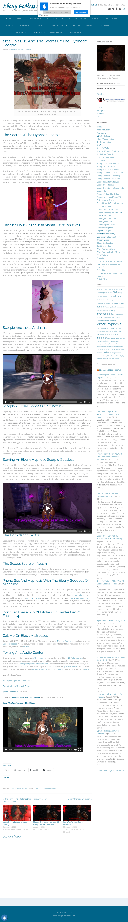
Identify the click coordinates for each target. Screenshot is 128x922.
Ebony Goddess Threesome (108, 179)
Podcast (96, 18)
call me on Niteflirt (39, 669)
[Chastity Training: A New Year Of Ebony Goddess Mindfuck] (47, 813)
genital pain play (116, 331)
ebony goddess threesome (113, 307)
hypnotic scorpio (50, 788)
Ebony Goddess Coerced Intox (110, 172)
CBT (99, 145)
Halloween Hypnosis (105, 227)
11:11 (12, 788)
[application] (47, 379)
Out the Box (68, 912)
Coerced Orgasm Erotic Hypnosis (110, 151)
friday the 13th (113, 328)
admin (29, 49)
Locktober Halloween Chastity (109, 237)
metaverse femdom (107, 346)
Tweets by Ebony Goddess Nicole (110, 770)
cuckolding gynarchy (108, 296)
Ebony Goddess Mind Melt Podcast (17, 686)
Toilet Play (101, 270)
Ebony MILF (102, 191)
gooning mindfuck (33, 598)
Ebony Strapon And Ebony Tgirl (109, 197)
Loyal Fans (103, 25)
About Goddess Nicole (29, 18)
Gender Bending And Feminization (111, 212)
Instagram (101, 110)
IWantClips (40, 25)
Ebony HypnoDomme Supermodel (110, 188)
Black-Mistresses (10, 644)
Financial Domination (105, 206)
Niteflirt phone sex (75, 658)
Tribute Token (102, 279)
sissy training (79, 595)
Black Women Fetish (105, 139)
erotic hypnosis (109, 324)
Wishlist (10, 25)
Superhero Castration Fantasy (109, 261)
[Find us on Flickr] (120, 8)
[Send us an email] (109, 8)
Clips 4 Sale (39, 32)
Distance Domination (105, 157)
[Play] (6, 402)
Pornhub (24, 25)
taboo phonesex (111, 356)
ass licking (117, 289)
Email (99, 116)
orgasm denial (117, 346)
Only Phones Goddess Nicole (65, 32)
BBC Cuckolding (103, 136)
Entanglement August (106, 200)
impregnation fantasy (103, 344)
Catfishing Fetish (104, 142)
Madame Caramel (64, 641)
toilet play (119, 356)
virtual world (38, 658)
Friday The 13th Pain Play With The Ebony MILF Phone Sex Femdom (109, 457)
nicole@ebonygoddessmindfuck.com (33, 663)
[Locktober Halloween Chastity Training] (17, 813)
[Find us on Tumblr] (117, 8)
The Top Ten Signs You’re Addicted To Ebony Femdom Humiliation (108, 414)
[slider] (45, 402)
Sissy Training (102, 255)
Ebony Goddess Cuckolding (108, 176)
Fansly (89, 25)
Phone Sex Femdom (105, 243)
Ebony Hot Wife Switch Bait (108, 182)
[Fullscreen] (89, 402)
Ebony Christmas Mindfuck (108, 163)
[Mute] (85, 402)
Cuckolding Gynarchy (105, 154)
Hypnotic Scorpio (21, 788)
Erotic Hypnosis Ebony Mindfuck (110, 203)
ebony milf (107, 317)
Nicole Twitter (54, 18)
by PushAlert (45, 15)
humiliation (106, 341)
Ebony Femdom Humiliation (108, 169)
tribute (60, 669)
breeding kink (108, 292)
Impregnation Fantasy (106, 234)
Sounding (101, 258)
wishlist (87, 669)
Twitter (100, 107)
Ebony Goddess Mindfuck (30, 6)
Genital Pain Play (104, 215)
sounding (112, 353)
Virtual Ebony (59, 25)
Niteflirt (100, 94)
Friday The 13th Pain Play (107, 209)
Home (8, 18)
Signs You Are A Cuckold (107, 249)
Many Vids (111, 18)
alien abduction (109, 289)
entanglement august (110, 320)
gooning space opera (113, 338)
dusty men (113, 300)
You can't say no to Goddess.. (57, 12)
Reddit (76, 25)
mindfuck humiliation (79, 598)
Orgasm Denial (103, 240)
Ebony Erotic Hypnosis (106, 166)
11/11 (41, 788)
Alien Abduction (103, 130)
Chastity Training (104, 148)
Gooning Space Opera (106, 224)
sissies (106, 352)
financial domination (102, 328)
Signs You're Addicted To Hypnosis (111, 252)
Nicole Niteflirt (77, 18)
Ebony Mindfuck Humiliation (80, 799)
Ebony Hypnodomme (105, 185)
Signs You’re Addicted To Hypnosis (111, 620)
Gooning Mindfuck (104, 221)
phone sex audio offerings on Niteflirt (26, 697)
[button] (47, 379)
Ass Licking (101, 133)
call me (26, 646)
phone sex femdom (105, 349)
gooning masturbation (103, 334)
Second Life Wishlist (17, 32)
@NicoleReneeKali (71, 666)
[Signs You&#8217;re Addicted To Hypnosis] (77, 813)
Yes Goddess (80, 12)
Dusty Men (101, 160)
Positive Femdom (104, 246)
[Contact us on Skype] (113, 8)
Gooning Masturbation (106, 218)
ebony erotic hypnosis (110, 303)
